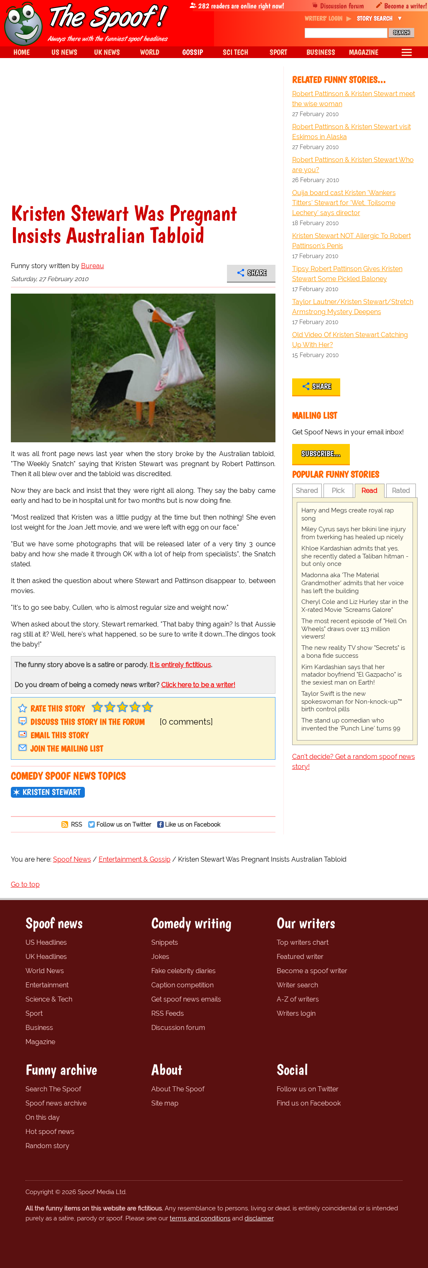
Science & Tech (48, 999)
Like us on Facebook (192, 824)
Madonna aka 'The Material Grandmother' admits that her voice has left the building (352, 583)
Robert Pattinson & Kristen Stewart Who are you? (353, 165)
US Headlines (46, 942)
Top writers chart (303, 942)
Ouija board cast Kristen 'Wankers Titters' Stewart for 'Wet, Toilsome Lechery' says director (344, 203)
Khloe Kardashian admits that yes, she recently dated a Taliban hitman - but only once (354, 556)
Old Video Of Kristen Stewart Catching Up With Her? (350, 340)
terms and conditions (200, 1218)
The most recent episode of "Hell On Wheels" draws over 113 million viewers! (354, 629)
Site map (164, 1103)
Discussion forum (342, 5)
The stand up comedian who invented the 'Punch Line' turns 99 (350, 724)
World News (44, 971)
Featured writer (300, 957)
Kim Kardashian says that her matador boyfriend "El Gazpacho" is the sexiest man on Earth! (351, 675)
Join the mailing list (67, 748)
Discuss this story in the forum (88, 722)
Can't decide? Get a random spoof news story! (353, 762)
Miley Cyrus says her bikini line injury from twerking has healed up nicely (353, 533)
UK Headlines (46, 957)
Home (21, 52)
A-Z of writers (298, 999)
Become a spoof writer (312, 971)
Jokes (160, 957)
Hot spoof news (49, 1132)
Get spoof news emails (186, 999)
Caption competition (182, 985)
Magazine (40, 1042)
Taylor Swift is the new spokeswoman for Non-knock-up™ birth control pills (351, 701)
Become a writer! (405, 5)
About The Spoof (177, 1089)
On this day (42, 1117)
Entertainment (47, 985)
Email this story (60, 735)
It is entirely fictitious (180, 665)
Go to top (25, 884)
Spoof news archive (56, 1103)
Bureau (92, 266)
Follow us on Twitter (124, 824)
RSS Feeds (167, 1013)
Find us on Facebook (309, 1103)
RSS (75, 824)
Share (256, 272)
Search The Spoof (53, 1089)
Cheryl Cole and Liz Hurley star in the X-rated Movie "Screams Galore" (354, 606)
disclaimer (259, 1218)
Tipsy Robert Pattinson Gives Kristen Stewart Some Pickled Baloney (347, 274)
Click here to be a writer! (198, 685)
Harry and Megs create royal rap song (347, 514)
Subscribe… (321, 453)
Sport (34, 1013)
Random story (47, 1146)
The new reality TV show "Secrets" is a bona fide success (353, 651)
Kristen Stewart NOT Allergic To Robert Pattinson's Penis (351, 241)
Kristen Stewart (52, 792)
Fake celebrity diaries (183, 971)
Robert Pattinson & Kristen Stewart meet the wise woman (353, 99)
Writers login (296, 1013)
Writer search (297, 985)
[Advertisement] (143, 139)
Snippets (164, 942)
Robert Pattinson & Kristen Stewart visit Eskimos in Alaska (351, 132)
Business (39, 1028)
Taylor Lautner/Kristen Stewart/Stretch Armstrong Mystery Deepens (352, 307)
